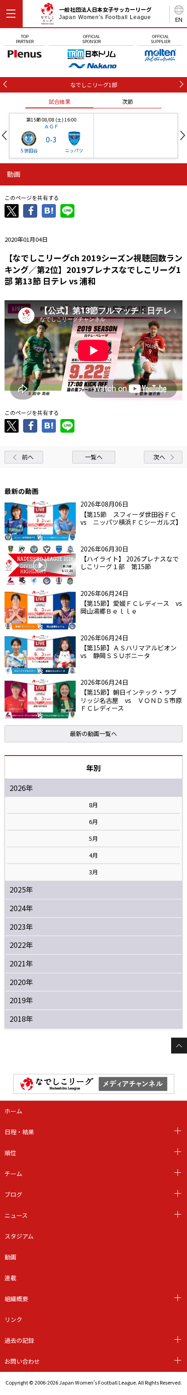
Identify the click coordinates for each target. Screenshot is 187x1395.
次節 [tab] (127, 101)
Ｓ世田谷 (29, 150)
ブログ (13, 1194)
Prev (4, 135)
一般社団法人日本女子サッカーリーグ (105, 13)
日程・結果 (19, 1131)
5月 (93, 838)
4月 (93, 855)
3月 (93, 872)
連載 (10, 1277)
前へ (28, 457)
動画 (10, 1257)
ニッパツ (74, 150)
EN (178, 19)
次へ (159, 457)
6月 (93, 821)
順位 (10, 1152)
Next (182, 135)
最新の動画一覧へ (93, 733)
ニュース (16, 1215)
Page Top (179, 1046)
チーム (13, 1173)
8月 (93, 805)
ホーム (13, 1111)
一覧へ (94, 457)
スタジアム (19, 1236)
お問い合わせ (22, 1361)
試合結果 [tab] (59, 101)
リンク (13, 1319)
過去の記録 (19, 1340)
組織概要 (16, 1298)
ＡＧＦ (51, 126)
